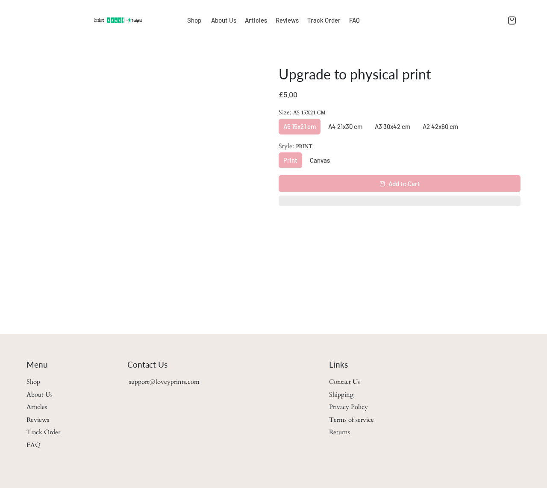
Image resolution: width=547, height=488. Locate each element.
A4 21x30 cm (345, 126)
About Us (223, 20)
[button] (400, 203)
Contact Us (344, 381)
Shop (195, 20)
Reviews (287, 20)
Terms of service (351, 419)
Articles (256, 20)
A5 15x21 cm (299, 126)
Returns (339, 432)
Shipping (341, 394)
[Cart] (512, 20)
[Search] (500, 20)
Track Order (324, 20)
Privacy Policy (348, 407)
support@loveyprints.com (163, 381)
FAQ (354, 20)
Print (290, 160)
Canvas (320, 160)
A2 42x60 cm (440, 126)
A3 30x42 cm (392, 126)
